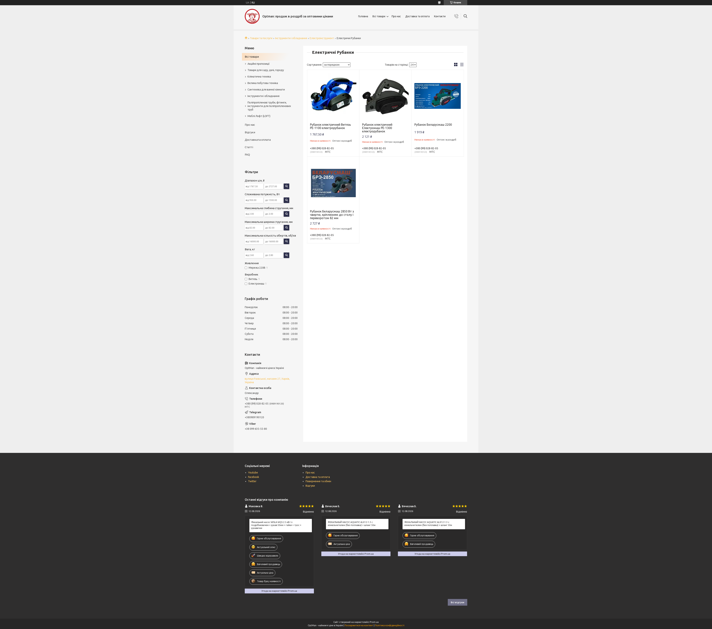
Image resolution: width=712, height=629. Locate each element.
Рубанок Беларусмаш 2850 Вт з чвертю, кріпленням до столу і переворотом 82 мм (332, 215)
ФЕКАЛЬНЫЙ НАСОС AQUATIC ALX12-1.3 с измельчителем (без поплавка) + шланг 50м (351, 523)
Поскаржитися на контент (359, 625)
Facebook (253, 477)
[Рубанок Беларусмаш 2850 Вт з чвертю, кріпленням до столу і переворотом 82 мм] (333, 183)
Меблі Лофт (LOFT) (259, 116)
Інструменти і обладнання (291, 38)
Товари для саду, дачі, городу (266, 70)
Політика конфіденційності (389, 625)
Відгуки (250, 132)
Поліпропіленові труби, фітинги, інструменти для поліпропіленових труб (269, 106)
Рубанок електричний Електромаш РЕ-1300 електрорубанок (377, 128)
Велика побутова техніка (263, 83)
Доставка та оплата (417, 16)
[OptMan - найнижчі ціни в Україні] (252, 16)
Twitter (252, 481)
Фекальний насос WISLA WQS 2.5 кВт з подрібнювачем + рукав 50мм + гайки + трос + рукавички (276, 525)
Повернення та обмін (318, 481)
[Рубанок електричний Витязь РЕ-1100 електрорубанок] (333, 96)
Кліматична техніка (259, 76)
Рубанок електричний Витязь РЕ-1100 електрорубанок (330, 126)
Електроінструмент (322, 38)
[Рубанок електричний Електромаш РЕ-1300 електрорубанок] (385, 96)
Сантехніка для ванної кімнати (266, 89)
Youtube (253, 472)
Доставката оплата (258, 139)
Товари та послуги (261, 38)
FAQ (247, 154)
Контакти (440, 16)
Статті (249, 147)
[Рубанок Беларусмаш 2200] (438, 96)
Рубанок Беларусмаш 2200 (433, 124)
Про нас (396, 16)
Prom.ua (374, 622)
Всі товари (379, 16)
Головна (363, 16)
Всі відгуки (457, 602)
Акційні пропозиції (259, 63)
